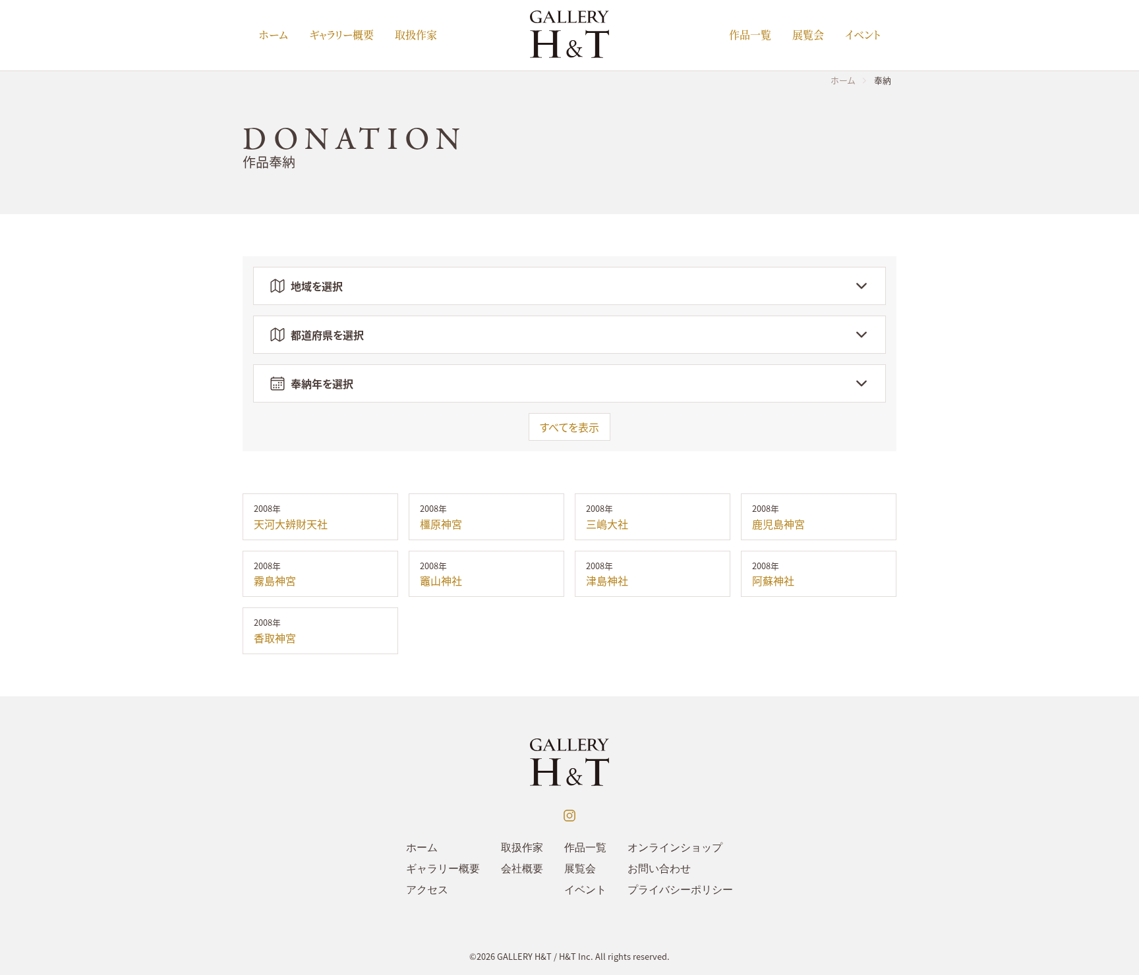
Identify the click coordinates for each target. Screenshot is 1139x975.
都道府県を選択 (327, 335)
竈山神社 (441, 580)
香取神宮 (275, 638)
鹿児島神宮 (778, 524)
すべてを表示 (569, 427)
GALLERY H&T (524, 956)
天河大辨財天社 (291, 524)
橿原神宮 (441, 524)
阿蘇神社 (773, 580)
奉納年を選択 (322, 383)
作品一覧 (750, 34)
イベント (863, 34)
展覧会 (808, 34)
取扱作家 (416, 34)
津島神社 (607, 580)
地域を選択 (317, 286)
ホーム (273, 34)
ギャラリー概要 (341, 34)
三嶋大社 (607, 524)
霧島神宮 (275, 580)
